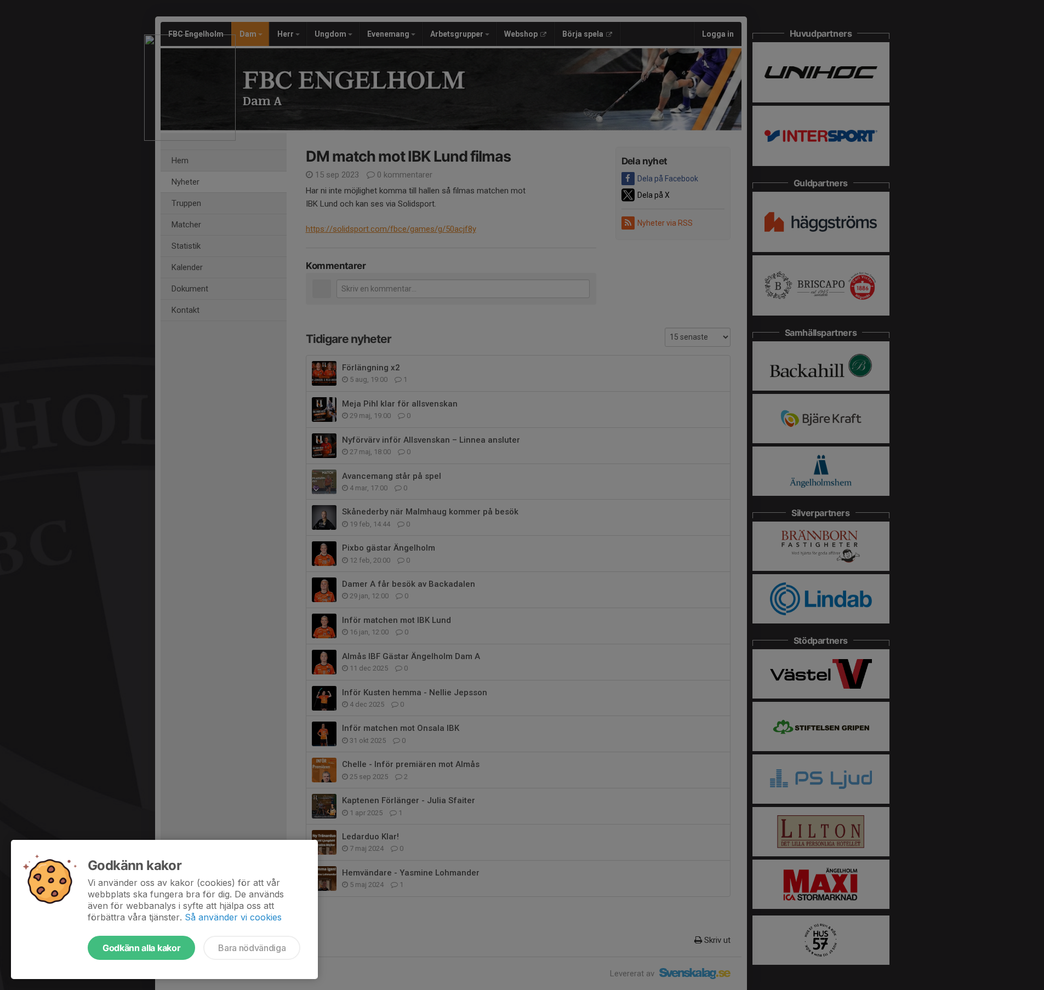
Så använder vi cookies (233, 917)
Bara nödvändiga (252, 947)
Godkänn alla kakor (141, 947)
